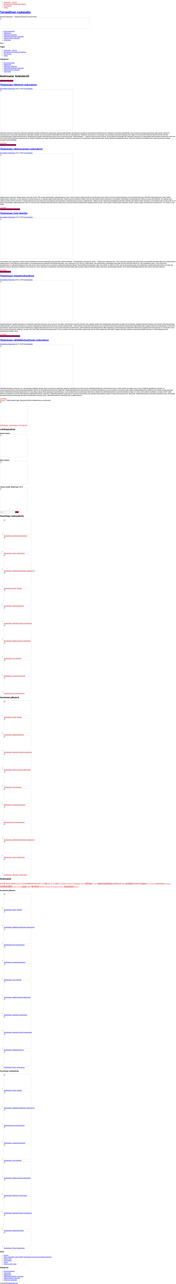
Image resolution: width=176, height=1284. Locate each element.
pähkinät (137, 883)
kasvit (64, 883)
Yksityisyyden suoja (10, 1264)
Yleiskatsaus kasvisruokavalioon (14, 693)
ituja (48, 883)
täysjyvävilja (47, 886)
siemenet (15, 886)
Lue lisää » (3, 143)
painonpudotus (105, 883)
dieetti (13, 883)
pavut (123, 883)
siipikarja (19, 886)
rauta (148, 883)
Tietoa (6, 7)
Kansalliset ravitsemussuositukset (15, 4)
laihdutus (83, 883)
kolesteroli (77, 883)
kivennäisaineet (70, 883)
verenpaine (55, 886)
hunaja (42, 883)
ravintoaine (151, 883)
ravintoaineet (159, 883)
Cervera (2, 400)
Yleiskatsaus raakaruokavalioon (14, 606)
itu (46, 883)
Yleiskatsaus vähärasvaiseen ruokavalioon (21, 149)
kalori (57, 883)
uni (51, 886)
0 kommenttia (28, 89)
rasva (143, 883)
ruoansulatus (168, 883)
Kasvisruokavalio (9, 31)
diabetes (8, 883)
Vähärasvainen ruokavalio (12, 38)
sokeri (24, 886)
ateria (1, 883)
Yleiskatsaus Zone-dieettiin (13, 213)
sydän (29, 886)
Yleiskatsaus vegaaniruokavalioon (17, 275)
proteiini (129, 883)
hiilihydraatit (37, 883)
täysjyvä (42, 886)
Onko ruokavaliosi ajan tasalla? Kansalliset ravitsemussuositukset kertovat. (28, 1257)
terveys (35, 886)
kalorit (61, 883)
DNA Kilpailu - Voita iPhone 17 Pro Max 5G (13, 425)
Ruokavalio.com (13, 1283)
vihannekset (69, 886)
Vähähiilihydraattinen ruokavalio (14, 36)
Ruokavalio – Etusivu (10, 2)
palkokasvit (117, 883)
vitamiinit (76, 886)
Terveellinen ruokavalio (15, 12)
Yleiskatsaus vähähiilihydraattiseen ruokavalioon (24, 340)
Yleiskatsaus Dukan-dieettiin (13, 588)
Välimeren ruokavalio (10, 35)
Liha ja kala (7, 40)
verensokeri (60, 886)
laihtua (88, 883)
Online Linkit (8, 1259)
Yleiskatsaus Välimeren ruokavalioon (18, 84)
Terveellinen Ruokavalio (7, 89)
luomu (95, 883)
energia (24, 883)
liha (93, 883)
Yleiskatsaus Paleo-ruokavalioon (14, 553)
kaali (51, 883)
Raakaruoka (7, 33)
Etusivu (6, 1255)
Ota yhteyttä (7, 6)
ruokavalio (6, 886)
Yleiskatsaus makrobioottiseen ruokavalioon (18, 623)
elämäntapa (18, 883)
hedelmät (29, 883)
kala (54, 883)
